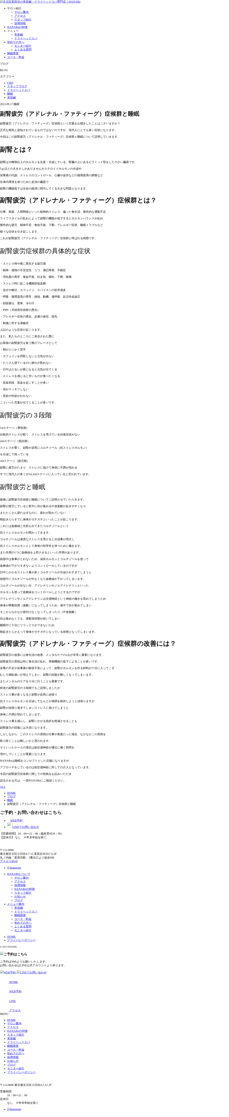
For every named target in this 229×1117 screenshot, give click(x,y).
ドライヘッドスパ (25, 38)
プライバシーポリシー (21, 940)
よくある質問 (22, 49)
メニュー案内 (15, 904)
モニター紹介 (22, 45)
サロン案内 (21, 12)
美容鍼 (18, 34)
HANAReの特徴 (17, 27)
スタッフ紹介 (22, 19)
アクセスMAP (9, 861)
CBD (10, 82)
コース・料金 (15, 57)
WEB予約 (16, 820)
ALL (3, 786)
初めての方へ (15, 42)
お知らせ (20, 896)
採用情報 (20, 23)
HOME (11, 936)
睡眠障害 (13, 53)
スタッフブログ (17, 86)
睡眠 (10, 93)
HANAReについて (18, 874)
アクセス (20, 15)
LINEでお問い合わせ (26, 826)
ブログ (18, 900)
